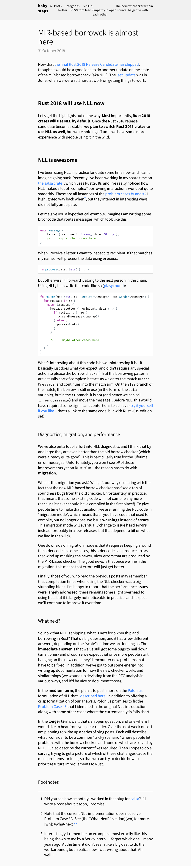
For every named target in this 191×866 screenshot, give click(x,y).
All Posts (56, 6)
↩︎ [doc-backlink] (107, 804)
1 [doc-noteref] (63, 183)
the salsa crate (50, 183)
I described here (92, 696)
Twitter (62, 10)
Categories (72, 6)
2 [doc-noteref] (85, 199)
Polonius (135, 690)
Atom (80, 10)
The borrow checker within (134, 6)
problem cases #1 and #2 (125, 194)
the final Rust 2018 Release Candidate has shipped (96, 64)
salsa (135, 798)
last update (126, 75)
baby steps (43, 8)
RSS (73, 10)
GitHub (88, 6)
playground (114, 285)
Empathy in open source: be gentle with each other (120, 12)
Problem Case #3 (52, 706)
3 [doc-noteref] (100, 373)
